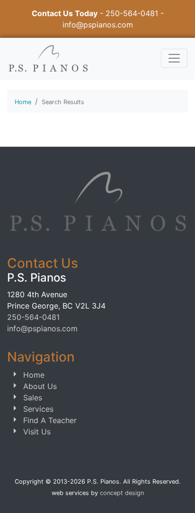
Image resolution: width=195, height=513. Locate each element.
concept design (122, 492)
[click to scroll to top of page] (177, 494)
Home (23, 102)
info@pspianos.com (97, 24)
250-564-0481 (132, 13)
